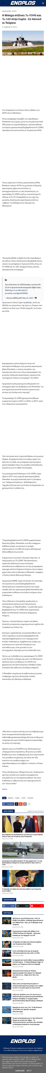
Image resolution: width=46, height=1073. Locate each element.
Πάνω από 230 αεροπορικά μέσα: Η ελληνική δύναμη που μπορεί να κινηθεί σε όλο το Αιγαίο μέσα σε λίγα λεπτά (28, 986)
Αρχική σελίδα (6, 11)
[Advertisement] (23, 85)
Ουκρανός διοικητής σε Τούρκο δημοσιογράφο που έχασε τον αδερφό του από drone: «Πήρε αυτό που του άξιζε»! (27, 974)
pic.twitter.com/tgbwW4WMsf (16, 293)
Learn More (19, 1071)
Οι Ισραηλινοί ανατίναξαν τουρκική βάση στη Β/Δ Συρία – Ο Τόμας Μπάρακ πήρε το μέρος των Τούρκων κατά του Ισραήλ (28, 962)
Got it (29, 1071)
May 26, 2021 (28, 298)
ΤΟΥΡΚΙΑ (30, 798)
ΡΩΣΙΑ (17, 798)
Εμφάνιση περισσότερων (36, 811)
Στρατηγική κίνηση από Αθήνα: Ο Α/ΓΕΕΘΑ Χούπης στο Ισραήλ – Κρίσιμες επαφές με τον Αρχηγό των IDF (26, 933)
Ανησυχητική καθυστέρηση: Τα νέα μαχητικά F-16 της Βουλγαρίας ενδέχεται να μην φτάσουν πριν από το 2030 (22, 863)
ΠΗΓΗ (4, 789)
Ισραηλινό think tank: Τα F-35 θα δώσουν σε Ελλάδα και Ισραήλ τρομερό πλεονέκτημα (27, 1009)
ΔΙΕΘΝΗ (14, 11)
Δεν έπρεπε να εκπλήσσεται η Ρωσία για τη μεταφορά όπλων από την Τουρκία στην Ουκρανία (22, 835)
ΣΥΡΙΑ (23, 798)
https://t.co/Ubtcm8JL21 (18, 290)
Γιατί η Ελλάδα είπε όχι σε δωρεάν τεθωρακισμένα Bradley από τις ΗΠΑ (26, 952)
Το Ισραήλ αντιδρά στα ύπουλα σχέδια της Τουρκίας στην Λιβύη (21, 890)
